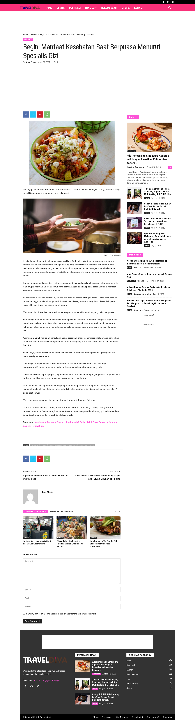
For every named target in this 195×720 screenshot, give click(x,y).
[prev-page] (115, 511)
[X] (173, 2)
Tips (128, 679)
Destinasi (75, 7)
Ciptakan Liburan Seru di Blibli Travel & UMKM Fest (45, 477)
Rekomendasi (109, 7)
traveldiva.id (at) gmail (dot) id (47, 680)
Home (49, 7)
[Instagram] (168, 2)
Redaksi (137, 267)
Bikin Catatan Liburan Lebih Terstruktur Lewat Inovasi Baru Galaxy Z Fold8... (157, 221)
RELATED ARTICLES (35, 511)
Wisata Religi (132, 683)
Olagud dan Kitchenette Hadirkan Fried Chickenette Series (70, 544)
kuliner (43, 445)
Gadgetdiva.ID (153, 717)
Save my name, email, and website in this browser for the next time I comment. (61, 614)
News (147, 198)
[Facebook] (163, 2)
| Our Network (121, 717)
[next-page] (119, 511)
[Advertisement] (97, 21)
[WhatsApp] (47, 114)
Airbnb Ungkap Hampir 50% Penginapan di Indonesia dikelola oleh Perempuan (147, 262)
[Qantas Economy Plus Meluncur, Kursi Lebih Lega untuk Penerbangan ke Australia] (134, 238)
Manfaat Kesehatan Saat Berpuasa (62, 445)
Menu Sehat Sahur (86, 445)
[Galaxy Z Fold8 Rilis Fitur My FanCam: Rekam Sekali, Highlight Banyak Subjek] (134, 208)
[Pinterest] (40, 114)
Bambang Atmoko (142, 294)
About (96, 717)
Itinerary (91, 7)
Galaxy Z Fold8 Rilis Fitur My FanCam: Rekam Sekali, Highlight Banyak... (157, 206)
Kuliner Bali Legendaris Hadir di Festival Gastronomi (37, 542)
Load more (148, 315)
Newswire (106, 717)
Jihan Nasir (31, 62)
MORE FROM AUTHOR (61, 511)
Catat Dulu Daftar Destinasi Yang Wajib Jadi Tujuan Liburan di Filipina (97, 477)
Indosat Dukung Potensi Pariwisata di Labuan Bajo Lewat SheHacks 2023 (148, 289)
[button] (169, 8)
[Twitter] (33, 114)
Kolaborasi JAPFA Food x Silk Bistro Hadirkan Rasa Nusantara (103, 544)
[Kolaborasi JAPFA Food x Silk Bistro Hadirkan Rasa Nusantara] (105, 527)
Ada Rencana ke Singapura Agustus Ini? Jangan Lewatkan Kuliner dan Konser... (148, 159)
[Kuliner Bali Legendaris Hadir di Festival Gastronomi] (38, 527)
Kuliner (138, 7)
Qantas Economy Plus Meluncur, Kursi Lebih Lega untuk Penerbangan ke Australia (157, 237)
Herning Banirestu (135, 167)
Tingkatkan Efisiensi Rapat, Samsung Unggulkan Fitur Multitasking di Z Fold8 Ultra (157, 191)
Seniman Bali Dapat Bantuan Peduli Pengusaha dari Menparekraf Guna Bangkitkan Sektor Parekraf (149, 303)
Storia (126, 7)
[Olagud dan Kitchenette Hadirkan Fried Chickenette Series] (72, 527)
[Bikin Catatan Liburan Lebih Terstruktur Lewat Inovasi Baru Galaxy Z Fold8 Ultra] (134, 223)
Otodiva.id (167, 717)
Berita (61, 7)
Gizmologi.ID (137, 717)
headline (34, 445)
